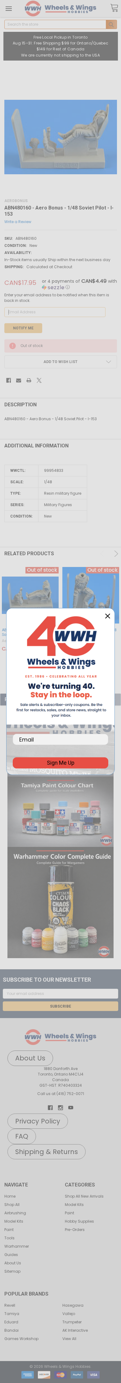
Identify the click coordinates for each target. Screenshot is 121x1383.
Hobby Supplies (79, 1221)
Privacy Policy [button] (37, 1121)
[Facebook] (8, 380)
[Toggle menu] (8, 8)
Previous (103, 554)
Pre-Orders (75, 1229)
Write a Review (17, 221)
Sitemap (12, 1271)
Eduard (11, 1322)
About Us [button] (30, 1058)
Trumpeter (72, 1322)
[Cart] (114, 8)
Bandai (11, 1330)
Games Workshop (21, 1338)
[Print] (29, 380)
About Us (12, 1263)
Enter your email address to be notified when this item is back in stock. (56, 297)
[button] (60, 811)
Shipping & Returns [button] (46, 1151)
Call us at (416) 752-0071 (60, 1093)
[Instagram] (60, 1107)
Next (115, 554)
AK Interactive (75, 1330)
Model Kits (13, 1221)
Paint (9, 1229)
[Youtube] (70, 1107)
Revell (9, 1305)
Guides (11, 1254)
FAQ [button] (21, 1136)
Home (10, 1196)
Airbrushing (15, 1213)
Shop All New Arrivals (84, 1196)
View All (69, 1338)
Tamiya (11, 1313)
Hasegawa (72, 1305)
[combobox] (60, 24)
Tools (9, 1238)
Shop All (12, 1204)
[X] (39, 380)
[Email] (18, 380)
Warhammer (16, 1246)
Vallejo (68, 1313)
